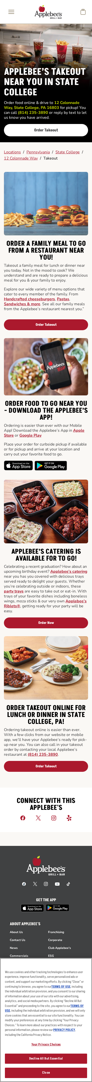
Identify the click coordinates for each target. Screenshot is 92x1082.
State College (67, 152)
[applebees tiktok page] (68, 883)
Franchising (56, 932)
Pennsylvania (38, 152)
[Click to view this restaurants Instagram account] (53, 817)
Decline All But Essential (46, 1058)
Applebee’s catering (68, 571)
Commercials (19, 956)
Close (46, 1072)
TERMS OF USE (60, 986)
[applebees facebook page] (24, 883)
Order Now (46, 622)
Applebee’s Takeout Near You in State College (45, 82)
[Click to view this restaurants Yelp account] (69, 817)
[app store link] (32, 908)
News (14, 948)
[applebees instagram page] (46, 883)
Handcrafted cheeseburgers (29, 299)
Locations (12, 152)
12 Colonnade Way (21, 158)
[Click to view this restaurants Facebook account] (22, 817)
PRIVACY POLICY (64, 1030)
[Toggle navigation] (11, 11)
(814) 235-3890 (43, 754)
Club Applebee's (59, 948)
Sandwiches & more (22, 304)
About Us (16, 932)
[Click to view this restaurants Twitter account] (38, 817)
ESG (51, 956)
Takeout (50, 158)
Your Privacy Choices (46, 1044)
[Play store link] (57, 907)
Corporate (55, 940)
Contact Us (17, 940)
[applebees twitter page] (35, 883)
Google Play (30, 435)
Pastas (63, 299)
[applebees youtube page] (57, 883)
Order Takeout (46, 130)
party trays (14, 591)
